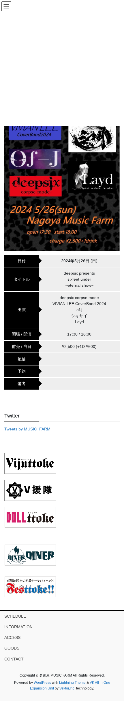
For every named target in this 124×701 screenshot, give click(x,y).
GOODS (11, 648)
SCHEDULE (15, 616)
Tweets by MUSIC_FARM (27, 429)
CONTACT (14, 659)
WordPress (42, 683)
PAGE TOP (115, 675)
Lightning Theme (72, 683)
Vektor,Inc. (67, 688)
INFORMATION (18, 627)
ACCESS (12, 637)
